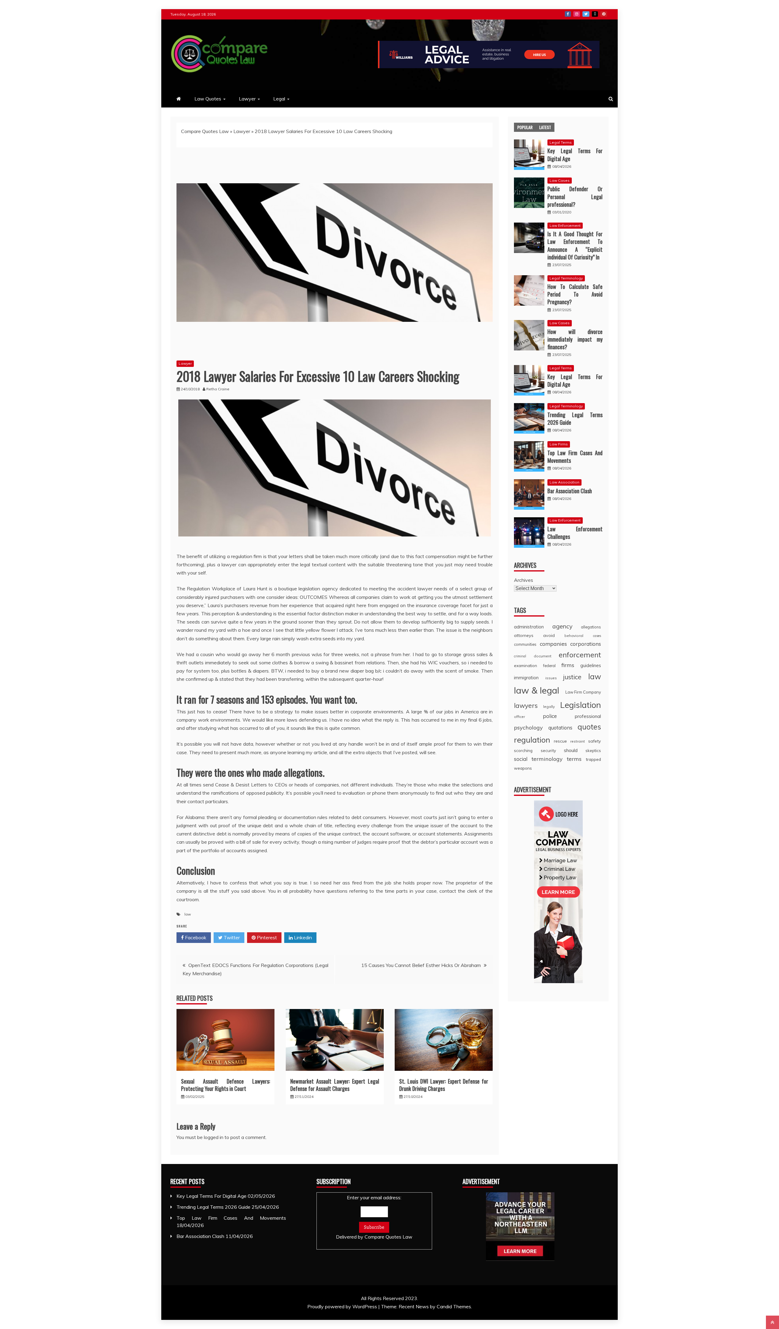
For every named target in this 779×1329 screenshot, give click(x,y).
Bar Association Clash (569, 491)
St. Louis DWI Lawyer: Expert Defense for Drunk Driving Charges (443, 1084)
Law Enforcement (565, 225)
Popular (525, 127)
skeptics (593, 750)
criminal (520, 656)
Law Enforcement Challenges (575, 532)
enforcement (580, 654)
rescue (560, 741)
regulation (532, 739)
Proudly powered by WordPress (342, 1306)
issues (551, 678)
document (542, 656)
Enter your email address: (374, 1217)
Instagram (576, 14)
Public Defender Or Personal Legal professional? (575, 196)
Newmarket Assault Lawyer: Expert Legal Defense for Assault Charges (334, 1084)
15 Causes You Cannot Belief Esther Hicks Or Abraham (421, 965)
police (550, 716)
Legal (279, 99)
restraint (577, 741)
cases (597, 636)
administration (529, 627)
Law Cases (560, 180)
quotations (560, 727)
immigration (526, 677)
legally (549, 706)
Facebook (568, 14)
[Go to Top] (772, 1322)
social (520, 759)
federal (549, 665)
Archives (523, 580)
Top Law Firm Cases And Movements (575, 456)
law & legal (536, 690)
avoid (549, 635)
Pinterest (603, 14)
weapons (523, 768)
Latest (545, 127)
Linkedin (302, 937)
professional (588, 716)
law (187, 914)
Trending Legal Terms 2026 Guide (575, 418)
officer (519, 716)
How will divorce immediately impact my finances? (575, 339)
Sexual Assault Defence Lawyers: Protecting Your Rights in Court (225, 1084)
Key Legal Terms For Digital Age (575, 154)
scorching (523, 750)
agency (562, 626)
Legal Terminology (566, 278)
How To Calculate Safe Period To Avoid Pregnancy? (575, 294)
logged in (213, 1137)
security (548, 750)
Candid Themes (454, 1306)
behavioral (573, 635)
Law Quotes (207, 99)
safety (594, 741)
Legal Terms (561, 142)
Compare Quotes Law (205, 131)
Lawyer (247, 99)
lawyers (526, 705)
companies (553, 643)
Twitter (585, 14)
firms (567, 665)
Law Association (564, 482)
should (571, 750)
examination (525, 665)
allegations (591, 626)
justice (572, 677)
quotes (589, 726)
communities (525, 644)
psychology (528, 727)
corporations (585, 644)
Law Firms (559, 444)
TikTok (595, 14)
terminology (547, 758)
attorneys (523, 635)
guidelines (590, 665)
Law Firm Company (583, 692)
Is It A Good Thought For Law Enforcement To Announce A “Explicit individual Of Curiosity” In (575, 245)
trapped (593, 759)
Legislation (580, 705)
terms (574, 758)
